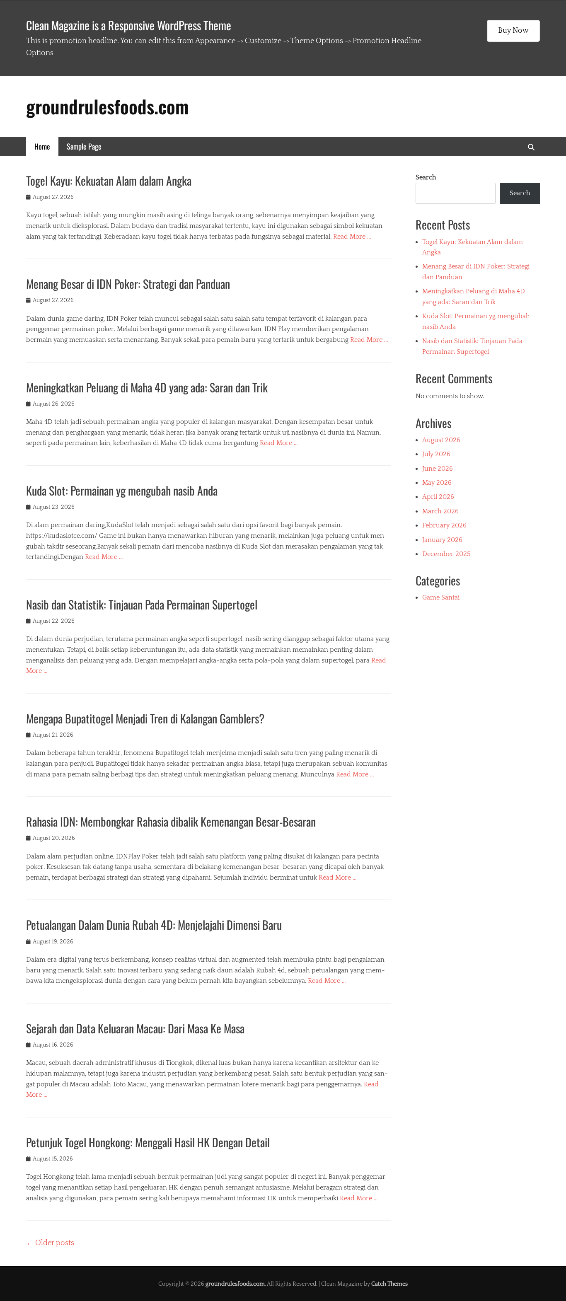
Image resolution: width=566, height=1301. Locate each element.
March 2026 (440, 511)
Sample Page (84, 146)
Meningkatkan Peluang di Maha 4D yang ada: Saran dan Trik (147, 387)
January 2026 (442, 540)
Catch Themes (389, 1284)
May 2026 (437, 482)
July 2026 (436, 454)
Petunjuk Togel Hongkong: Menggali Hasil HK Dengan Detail (148, 1142)
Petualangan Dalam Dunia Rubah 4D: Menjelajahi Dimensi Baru (154, 924)
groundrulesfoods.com (107, 106)
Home (42, 146)
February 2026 (444, 525)
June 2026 (437, 468)
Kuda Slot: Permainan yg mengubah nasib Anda (122, 490)
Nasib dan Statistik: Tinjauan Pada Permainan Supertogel (141, 604)
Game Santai (441, 597)
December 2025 (446, 554)
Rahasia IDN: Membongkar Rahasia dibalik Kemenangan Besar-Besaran (171, 821)
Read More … (352, 236)
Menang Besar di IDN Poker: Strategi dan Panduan (128, 283)
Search (426, 177)
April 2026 (438, 497)
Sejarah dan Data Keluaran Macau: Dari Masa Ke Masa (135, 1028)
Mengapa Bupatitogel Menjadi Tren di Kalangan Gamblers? (145, 718)
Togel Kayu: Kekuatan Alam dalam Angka (108, 180)
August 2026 (441, 440)
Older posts (50, 1243)
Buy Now (513, 31)
